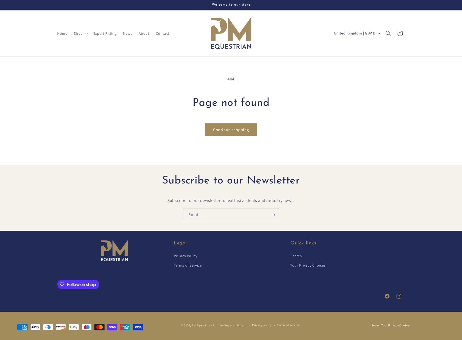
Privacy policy (262, 325)
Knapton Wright (235, 325)
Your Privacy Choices (308, 265)
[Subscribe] (273, 215)
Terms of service (288, 325)
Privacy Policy (185, 255)
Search (296, 255)
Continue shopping (231, 129)
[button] (80, 33)
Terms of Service (188, 265)
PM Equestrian (202, 325)
